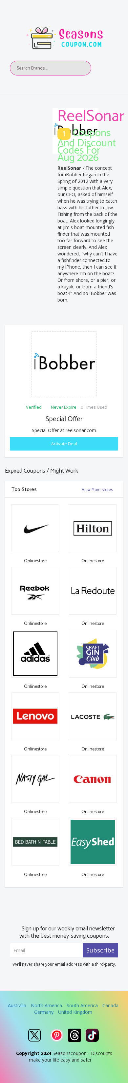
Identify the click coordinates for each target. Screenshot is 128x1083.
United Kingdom (75, 1012)
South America (82, 1005)
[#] (34, 1035)
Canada (110, 1005)
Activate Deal (64, 444)
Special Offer (64, 419)
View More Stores (98, 489)
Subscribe (100, 950)
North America (46, 1005)
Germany (43, 1012)
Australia (17, 1005)
